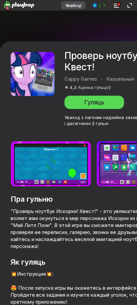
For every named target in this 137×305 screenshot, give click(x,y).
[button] (99, 5)
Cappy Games (81, 79)
